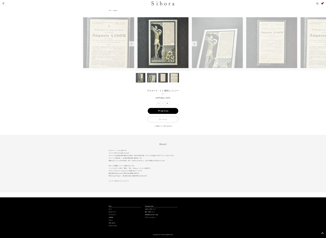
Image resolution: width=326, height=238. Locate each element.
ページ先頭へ (322, 233)
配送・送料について (150, 212)
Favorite (164, 119)
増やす (167, 103)
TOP (110, 10)
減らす (159, 103)
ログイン (111, 220)
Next (194, 43)
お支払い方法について (150, 209)
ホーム (110, 209)
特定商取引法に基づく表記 (151, 214)
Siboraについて (112, 212)
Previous (131, 43)
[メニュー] (3, 3)
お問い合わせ (112, 223)
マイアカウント (112, 214)
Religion (115, 10)
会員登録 (111, 217)
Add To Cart (164, 111)
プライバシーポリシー (150, 217)
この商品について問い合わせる (163, 126)
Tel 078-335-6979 (113, 225)
